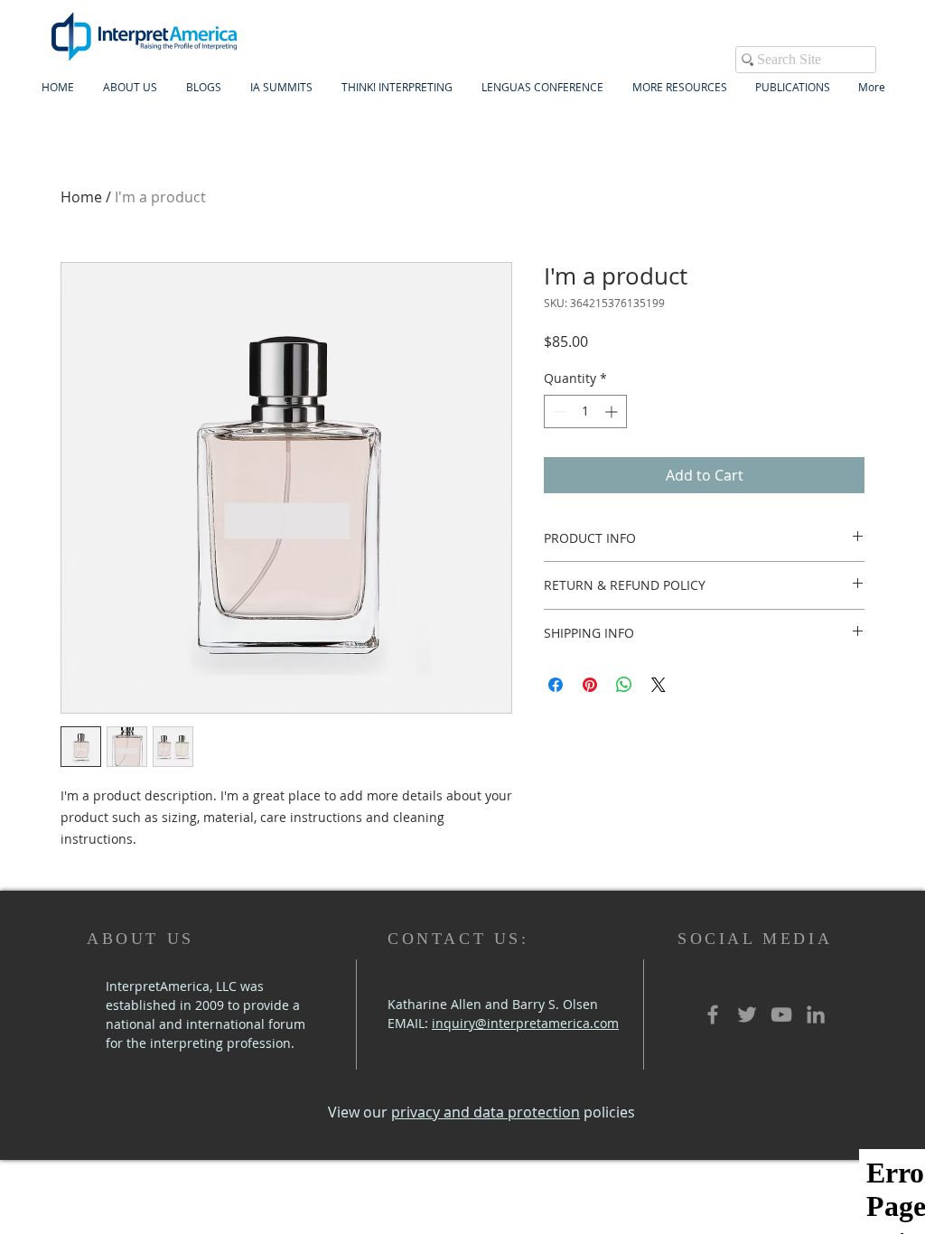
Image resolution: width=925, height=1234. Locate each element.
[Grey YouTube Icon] (781, 1014)
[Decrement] (558, 411)
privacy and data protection (485, 1112)
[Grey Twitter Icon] (747, 1014)
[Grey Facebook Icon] (712, 1014)
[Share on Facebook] (555, 685)
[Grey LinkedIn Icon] (815, 1014)
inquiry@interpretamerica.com (525, 1023)
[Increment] (613, 411)
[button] (281, 87)
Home (81, 197)
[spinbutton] (585, 411)
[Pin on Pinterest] (590, 685)
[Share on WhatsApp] (624, 685)
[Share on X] (658, 685)
